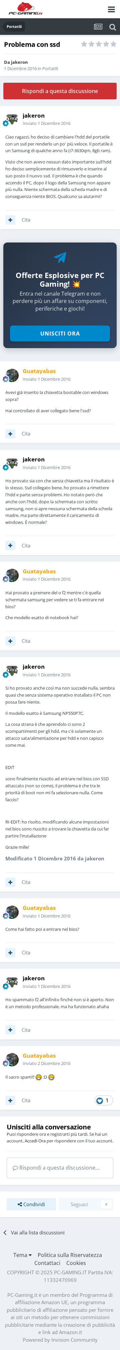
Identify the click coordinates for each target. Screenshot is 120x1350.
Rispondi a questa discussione (60, 91)
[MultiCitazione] (10, 220)
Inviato (46, 123)
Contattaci (47, 1263)
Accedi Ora (35, 1141)
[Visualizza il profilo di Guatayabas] (12, 375)
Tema (21, 1255)
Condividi (33, 1204)
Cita (26, 219)
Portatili (50, 68)
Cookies (76, 1263)
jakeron (19, 62)
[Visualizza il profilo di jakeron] (12, 119)
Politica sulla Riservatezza (70, 1255)
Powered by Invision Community (60, 1339)
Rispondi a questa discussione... (58, 1167)
